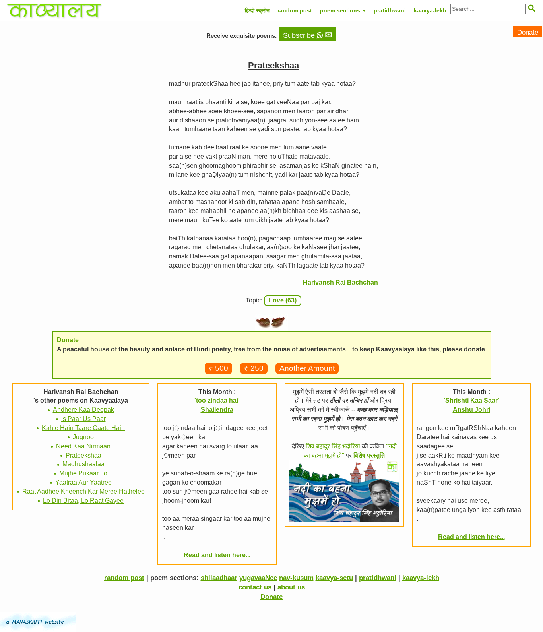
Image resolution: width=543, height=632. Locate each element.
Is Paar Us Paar (83, 418)
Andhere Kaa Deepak (83, 409)
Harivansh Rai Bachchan (340, 282)
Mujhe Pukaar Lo (83, 473)
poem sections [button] (341, 10)
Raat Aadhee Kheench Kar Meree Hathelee (83, 491)
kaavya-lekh (430, 10)
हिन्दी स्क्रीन (257, 10)
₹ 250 (254, 368)
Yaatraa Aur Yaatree (83, 482)
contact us (255, 587)
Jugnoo (83, 437)
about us (291, 587)
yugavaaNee (258, 578)
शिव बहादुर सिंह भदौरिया (333, 446)
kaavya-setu (334, 578)
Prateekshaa (83, 455)
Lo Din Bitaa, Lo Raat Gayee (83, 500)
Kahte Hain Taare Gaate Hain (83, 428)
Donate (527, 32)
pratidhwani (390, 10)
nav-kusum (296, 578)
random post (294, 10)
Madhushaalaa (83, 464)
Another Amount (307, 368)
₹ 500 (218, 368)
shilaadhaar (219, 578)
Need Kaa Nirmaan (83, 446)
